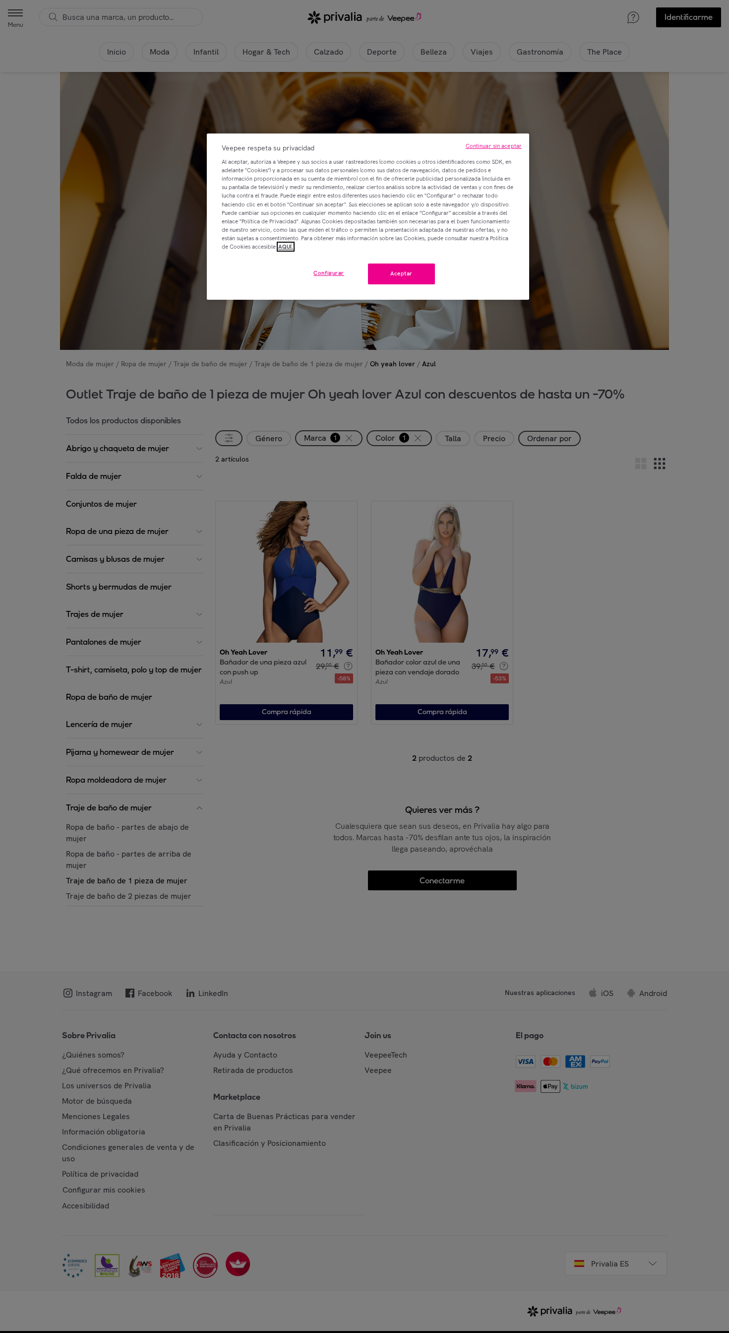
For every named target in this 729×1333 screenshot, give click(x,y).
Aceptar (401, 273)
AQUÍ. (285, 246)
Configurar (328, 272)
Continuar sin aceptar (494, 145)
